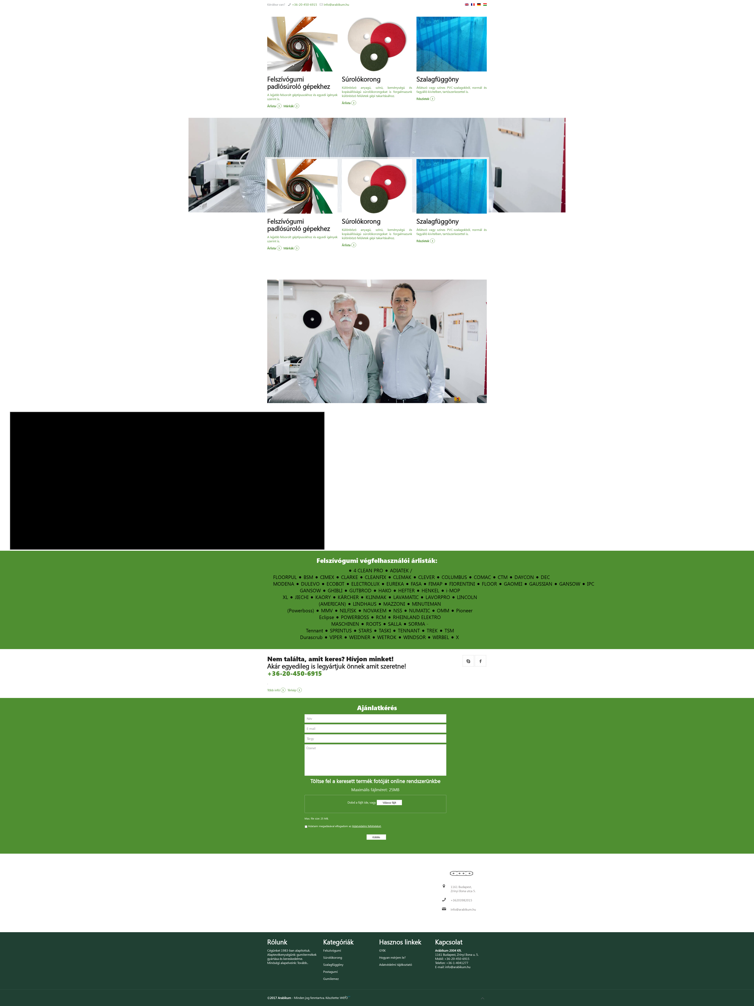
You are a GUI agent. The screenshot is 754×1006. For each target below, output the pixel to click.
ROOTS (373, 623)
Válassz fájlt (389, 802)
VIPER (335, 637)
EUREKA (395, 583)
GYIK (382, 950)
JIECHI (301, 597)
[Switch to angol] (467, 4)
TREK (432, 630)
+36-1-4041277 (457, 963)
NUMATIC (419, 610)
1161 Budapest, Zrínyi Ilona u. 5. (457, 954)
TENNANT (409, 630)
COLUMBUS (454, 576)
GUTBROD (360, 590)
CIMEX (327, 576)
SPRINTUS (341, 630)
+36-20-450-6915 (304, 4)
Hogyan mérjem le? (392, 957)
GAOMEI (513, 583)
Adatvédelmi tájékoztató (395, 964)
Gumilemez (331, 979)
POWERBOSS (355, 617)
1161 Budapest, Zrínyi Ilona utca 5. (463, 889)
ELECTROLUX (365, 583)
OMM (443, 610)
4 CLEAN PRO (368, 570)
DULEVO (310, 583)
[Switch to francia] (473, 4)
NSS (397, 610)
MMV (327, 610)
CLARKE (349, 576)
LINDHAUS (364, 603)
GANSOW (569, 583)
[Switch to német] (479, 4)
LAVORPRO (437, 597)
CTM (503, 576)
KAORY (323, 597)
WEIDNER (359, 637)
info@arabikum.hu (336, 4)
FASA (416, 583)
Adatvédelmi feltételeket (366, 826)
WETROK (386, 637)
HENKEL (430, 590)
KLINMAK (376, 597)
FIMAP (435, 583)
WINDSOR (414, 637)
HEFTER (406, 590)
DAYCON (524, 576)
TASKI (385, 630)
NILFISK (348, 610)
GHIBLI (335, 590)
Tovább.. (302, 963)
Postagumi (330, 971)
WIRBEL (441, 637)
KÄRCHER (348, 597)
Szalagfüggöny (333, 964)
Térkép (292, 690)
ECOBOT (335, 583)
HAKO (384, 590)
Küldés (376, 837)
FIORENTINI (462, 583)
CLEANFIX (375, 576)
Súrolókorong (332, 957)
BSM (308, 576)
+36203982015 (461, 900)
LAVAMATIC (406, 597)
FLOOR (489, 583)
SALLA (395, 623)
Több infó (274, 690)
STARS (365, 630)
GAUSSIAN (540, 583)
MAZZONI (394, 603)
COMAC (482, 576)
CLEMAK (402, 576)
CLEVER (426, 576)
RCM (381, 617)
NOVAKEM (374, 610)
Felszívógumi (332, 950)
